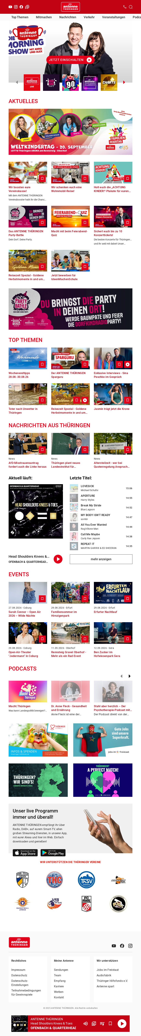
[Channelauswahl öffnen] (130, 7)
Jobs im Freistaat (108, 969)
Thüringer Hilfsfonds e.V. (112, 980)
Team (57, 975)
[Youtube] (10, 7)
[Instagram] (16, 7)
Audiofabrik (104, 975)
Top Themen (19, 17)
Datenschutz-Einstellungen (19, 983)
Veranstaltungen (113, 17)
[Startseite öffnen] (70, 7)
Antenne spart (105, 986)
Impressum (18, 969)
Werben (58, 992)
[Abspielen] (122, 1023)
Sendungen (61, 969)
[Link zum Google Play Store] (53, 853)
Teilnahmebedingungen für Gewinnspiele (26, 992)
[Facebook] (21, 7)
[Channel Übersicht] (94, 1023)
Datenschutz (19, 975)
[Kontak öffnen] (125, 7)
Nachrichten (67, 17)
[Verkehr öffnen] (27, 7)
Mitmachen (44, 17)
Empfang (60, 980)
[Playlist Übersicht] (102, 1023)
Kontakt (59, 997)
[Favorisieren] (110, 1023)
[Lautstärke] (85, 1023)
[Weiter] (129, 676)
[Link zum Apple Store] (25, 853)
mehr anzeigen (101, 559)
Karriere (59, 986)
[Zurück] (121, 676)
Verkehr (89, 17)
